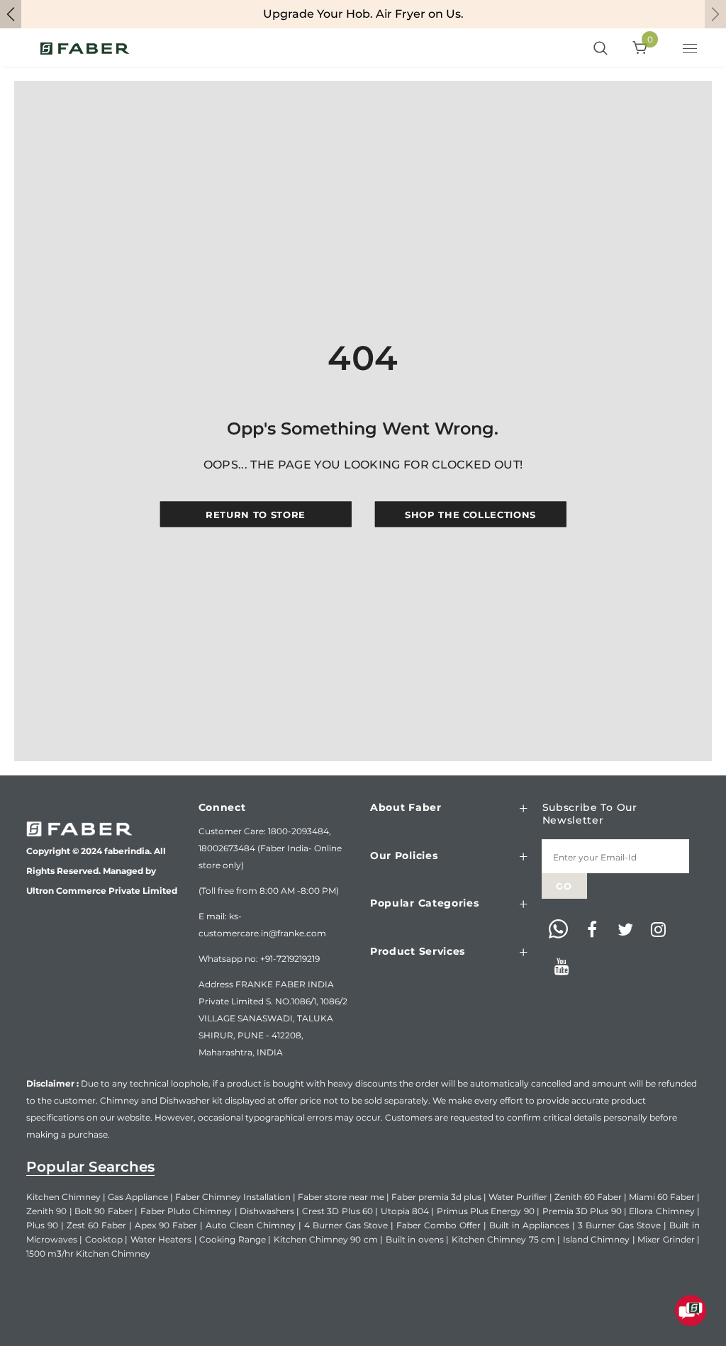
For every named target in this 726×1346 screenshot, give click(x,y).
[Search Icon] (600, 49)
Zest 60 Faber (96, 1225)
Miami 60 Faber (662, 1196)
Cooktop (104, 1239)
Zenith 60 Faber (588, 1196)
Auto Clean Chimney (251, 1225)
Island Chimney (596, 1239)
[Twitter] (625, 930)
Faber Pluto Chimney (186, 1211)
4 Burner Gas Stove (346, 1225)
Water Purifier (517, 1196)
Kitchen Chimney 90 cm (326, 1239)
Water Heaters (160, 1239)
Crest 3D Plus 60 (337, 1211)
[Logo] (84, 47)
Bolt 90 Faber (103, 1211)
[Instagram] (658, 930)
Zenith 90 (46, 1211)
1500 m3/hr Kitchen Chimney (88, 1253)
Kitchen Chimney (63, 1196)
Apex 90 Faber (166, 1225)
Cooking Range (232, 1239)
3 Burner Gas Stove (619, 1225)
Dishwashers (267, 1211)
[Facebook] (592, 930)
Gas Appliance (138, 1196)
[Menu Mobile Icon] (691, 50)
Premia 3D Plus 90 (582, 1211)
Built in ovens (415, 1239)
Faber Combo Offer (438, 1225)
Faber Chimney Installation (233, 1196)
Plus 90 (42, 1225)
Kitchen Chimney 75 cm (503, 1239)
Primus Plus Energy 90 (486, 1211)
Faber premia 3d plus (436, 1196)
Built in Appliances (529, 1225)
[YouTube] (562, 967)
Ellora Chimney (661, 1211)
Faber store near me (341, 1196)
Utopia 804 (405, 1211)
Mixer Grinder (665, 1239)
